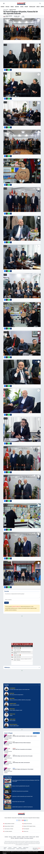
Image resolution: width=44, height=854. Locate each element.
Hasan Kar (11, 693)
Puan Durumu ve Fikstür (9, 828)
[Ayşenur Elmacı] (6, 704)
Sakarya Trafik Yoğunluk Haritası (29, 826)
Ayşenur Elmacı (12, 703)
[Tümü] (39, 667)
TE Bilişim (38, 848)
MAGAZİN (17, 838)
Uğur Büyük (11, 698)
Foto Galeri (5, 9)
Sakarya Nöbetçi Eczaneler (9, 823)
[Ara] (40, 3)
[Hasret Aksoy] (6, 719)
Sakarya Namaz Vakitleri (9, 826)
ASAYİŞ (21, 6)
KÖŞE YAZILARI (25, 847)
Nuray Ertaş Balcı (13, 724)
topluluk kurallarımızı (16, 606)
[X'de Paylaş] (7, 70)
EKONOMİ (21, 838)
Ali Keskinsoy (12, 688)
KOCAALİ (7, 6)
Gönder (6, 602)
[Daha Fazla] (11, 70)
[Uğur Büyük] (6, 699)
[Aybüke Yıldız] (6, 714)
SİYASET (26, 6)
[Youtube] (23, 820)
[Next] (25, 820)
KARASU (2, 6)
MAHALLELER (32, 6)
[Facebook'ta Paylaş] (5, 70)
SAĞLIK (37, 6)
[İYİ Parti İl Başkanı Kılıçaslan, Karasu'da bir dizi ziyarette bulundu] (22, 29)
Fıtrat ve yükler (12, 720)
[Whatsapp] (27, 820)
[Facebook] (17, 820)
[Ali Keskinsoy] (6, 688)
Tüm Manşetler (26, 828)
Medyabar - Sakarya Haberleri (21, 848)
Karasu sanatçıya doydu (14, 705)
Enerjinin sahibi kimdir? (14, 725)
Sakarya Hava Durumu (28, 823)
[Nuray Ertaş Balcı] (6, 725)
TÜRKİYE (20, 847)
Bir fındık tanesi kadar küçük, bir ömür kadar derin (19, 689)
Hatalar (10, 715)
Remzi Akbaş (12, 708)
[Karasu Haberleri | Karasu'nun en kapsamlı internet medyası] (22, 3)
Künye (5, 848)
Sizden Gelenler (12, 9)
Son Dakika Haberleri (8, 831)
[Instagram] (21, 820)
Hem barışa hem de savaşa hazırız (16, 694)
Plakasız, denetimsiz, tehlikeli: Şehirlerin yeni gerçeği (19, 699)
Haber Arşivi (26, 831)
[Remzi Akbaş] (6, 709)
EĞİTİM (42, 6)
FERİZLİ (12, 6)
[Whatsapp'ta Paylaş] (9, 70)
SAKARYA (17, 6)
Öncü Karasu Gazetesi (28, 838)
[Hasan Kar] (6, 693)
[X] (19, 820)
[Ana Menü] (3, 3)
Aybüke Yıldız (12, 714)
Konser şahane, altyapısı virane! (15, 710)
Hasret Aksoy (12, 719)
